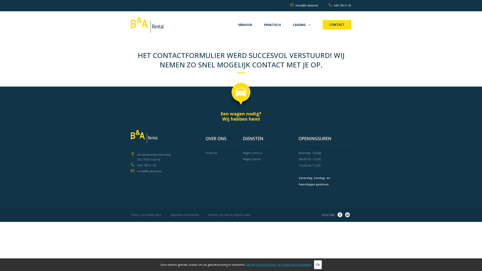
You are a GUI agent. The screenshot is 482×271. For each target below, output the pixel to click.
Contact (337, 25)
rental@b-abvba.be (306, 5)
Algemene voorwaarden (184, 215)
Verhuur (245, 25)
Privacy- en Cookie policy (146, 215)
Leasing (299, 25)
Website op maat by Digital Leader (229, 215)
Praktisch (272, 25)
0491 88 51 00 (342, 5)
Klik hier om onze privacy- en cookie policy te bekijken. (279, 264)
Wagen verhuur (253, 153)
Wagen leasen (252, 159)
